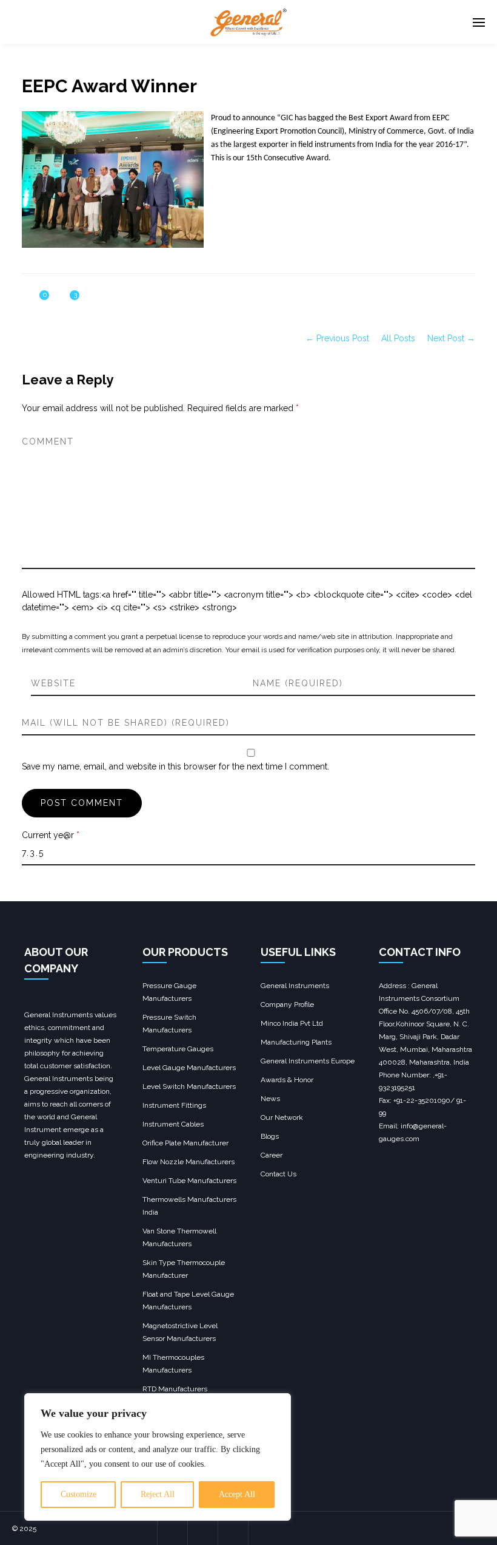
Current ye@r (50, 835)
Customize (78, 1494)
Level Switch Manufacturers (189, 1086)
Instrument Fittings (174, 1105)
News (270, 1098)
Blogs (270, 1136)
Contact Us (278, 1174)
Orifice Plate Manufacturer (185, 1143)
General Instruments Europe (308, 1061)
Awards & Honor (287, 1080)
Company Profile (287, 1004)
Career (271, 1155)
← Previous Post (337, 338)
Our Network (282, 1117)
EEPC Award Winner (109, 86)
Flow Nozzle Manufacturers (188, 1162)
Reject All (158, 1494)
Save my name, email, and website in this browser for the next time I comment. (175, 766)
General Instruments (295, 985)
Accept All (237, 1494)
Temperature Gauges (177, 1049)
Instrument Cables (173, 1124)
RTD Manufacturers (174, 1389)
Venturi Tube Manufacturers (189, 1180)
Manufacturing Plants (296, 1042)
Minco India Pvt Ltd (292, 1023)
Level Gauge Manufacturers (189, 1067)
